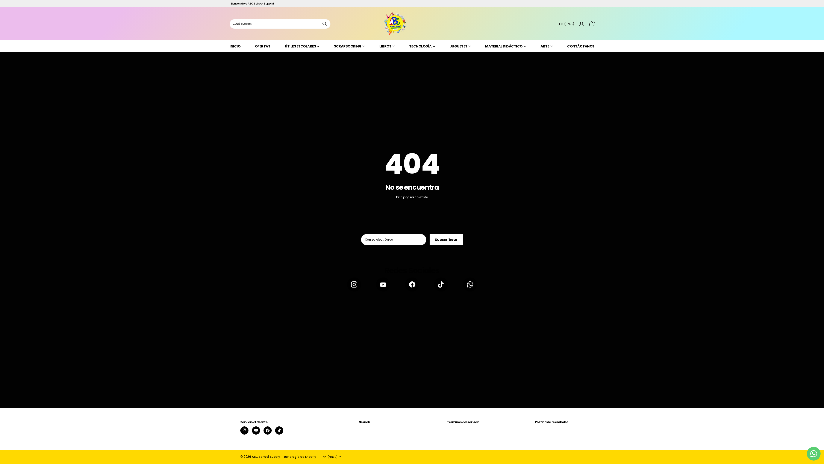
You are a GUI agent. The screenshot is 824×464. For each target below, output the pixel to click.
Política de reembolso (551, 422)
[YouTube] (383, 285)
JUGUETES (458, 46)
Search (364, 422)
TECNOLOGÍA (420, 46)
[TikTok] (441, 285)
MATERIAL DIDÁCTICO (503, 46)
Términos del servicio (463, 422)
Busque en (324, 24)
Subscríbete (446, 239)
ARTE (545, 46)
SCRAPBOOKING (347, 46)
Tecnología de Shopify (299, 457)
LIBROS (385, 46)
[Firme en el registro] (581, 24)
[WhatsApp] (470, 285)
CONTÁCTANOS (580, 46)
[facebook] (412, 285)
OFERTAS (262, 46)
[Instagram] (354, 285)
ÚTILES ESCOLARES (300, 46)
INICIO (235, 46)
